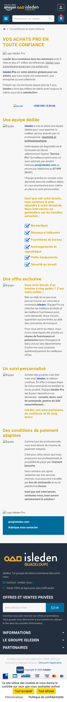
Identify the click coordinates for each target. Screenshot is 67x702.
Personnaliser (14, 697)
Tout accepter (23, 691)
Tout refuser (46, 691)
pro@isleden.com (18, 521)
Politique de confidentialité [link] (46, 697)
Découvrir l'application (50, 662)
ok (57, 607)
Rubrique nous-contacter (23, 527)
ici (33, 582)
